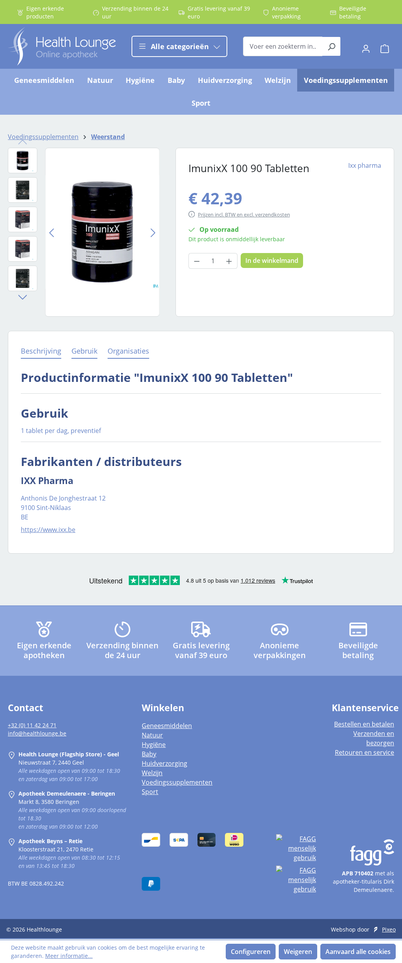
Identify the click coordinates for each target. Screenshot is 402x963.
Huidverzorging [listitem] (164, 763)
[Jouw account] (365, 46)
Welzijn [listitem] (152, 773)
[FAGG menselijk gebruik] (296, 848)
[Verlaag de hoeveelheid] (196, 261)
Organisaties (128, 351)
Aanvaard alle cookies (358, 951)
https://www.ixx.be (48, 529)
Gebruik (84, 351)
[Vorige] (51, 232)
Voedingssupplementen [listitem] (177, 782)
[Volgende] (153, 232)
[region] (84, 232)
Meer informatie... (69, 955)
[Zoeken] (331, 46)
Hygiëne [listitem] (154, 744)
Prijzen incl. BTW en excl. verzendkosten (244, 214)
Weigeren (298, 951)
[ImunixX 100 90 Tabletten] (102, 232)
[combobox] (283, 46)
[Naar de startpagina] (62, 46)
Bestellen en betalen (364, 724)
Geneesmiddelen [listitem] (167, 725)
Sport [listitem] (150, 791)
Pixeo (389, 929)
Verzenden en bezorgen (373, 738)
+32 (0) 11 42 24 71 (32, 725)
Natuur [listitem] (152, 735)
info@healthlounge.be (37, 733)
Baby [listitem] (149, 754)
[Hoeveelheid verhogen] (229, 261)
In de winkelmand (271, 260)
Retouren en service (364, 752)
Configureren (250, 951)
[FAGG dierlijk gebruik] (296, 880)
